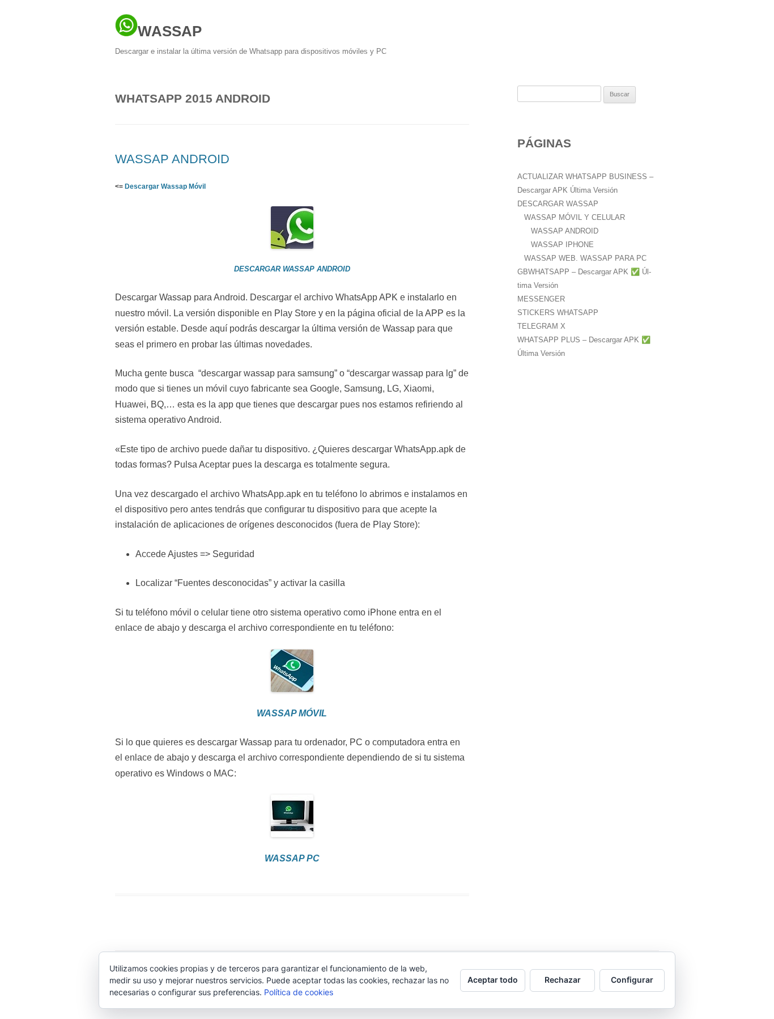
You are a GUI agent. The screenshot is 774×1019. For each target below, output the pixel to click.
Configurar (632, 979)
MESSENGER (541, 299)
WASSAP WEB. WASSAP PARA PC (585, 258)
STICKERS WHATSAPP (557, 312)
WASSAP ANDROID (172, 159)
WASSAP (170, 31)
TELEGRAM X (541, 326)
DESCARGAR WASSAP (557, 203)
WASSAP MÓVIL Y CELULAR (574, 217)
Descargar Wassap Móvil (165, 186)
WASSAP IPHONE (562, 244)
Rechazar (563, 979)
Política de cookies (298, 992)
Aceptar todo (492, 979)
